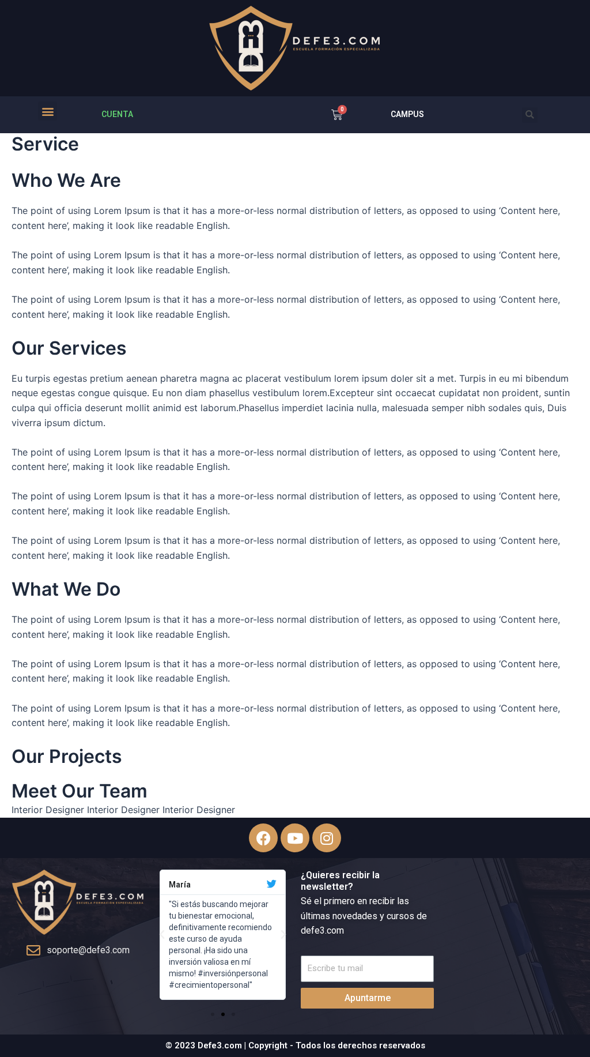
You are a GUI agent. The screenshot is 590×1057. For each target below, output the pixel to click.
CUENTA (117, 114)
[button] (47, 111)
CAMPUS (407, 114)
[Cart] (337, 114)
